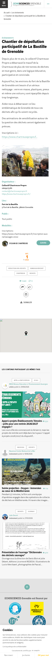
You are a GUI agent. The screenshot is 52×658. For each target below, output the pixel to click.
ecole (36, 380)
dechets (33, 273)
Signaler (27, 302)
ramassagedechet (36, 268)
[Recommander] (29, 287)
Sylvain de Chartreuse (18, 243)
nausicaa (20, 447)
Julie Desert (13, 515)
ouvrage (31, 511)
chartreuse (20, 273)
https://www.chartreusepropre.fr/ (16, 193)
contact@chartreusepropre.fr (14, 191)
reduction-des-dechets (17, 268)
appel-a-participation (22, 380)
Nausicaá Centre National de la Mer (22, 451)
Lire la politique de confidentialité (14, 646)
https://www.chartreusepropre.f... (19, 137)
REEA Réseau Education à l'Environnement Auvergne (28, 384)
